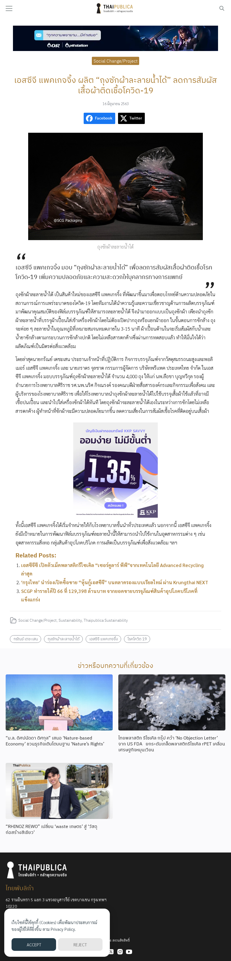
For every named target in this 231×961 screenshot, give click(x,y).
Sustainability (70, 620)
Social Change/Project (115, 60)
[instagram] (120, 951)
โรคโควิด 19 (137, 638)
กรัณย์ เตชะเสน (26, 638)
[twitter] (111, 951)
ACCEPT (34, 944)
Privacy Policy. (63, 929)
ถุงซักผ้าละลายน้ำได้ (63, 638)
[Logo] (115, 8)
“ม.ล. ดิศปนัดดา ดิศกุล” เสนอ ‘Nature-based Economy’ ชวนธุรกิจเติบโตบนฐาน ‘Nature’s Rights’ (55, 741)
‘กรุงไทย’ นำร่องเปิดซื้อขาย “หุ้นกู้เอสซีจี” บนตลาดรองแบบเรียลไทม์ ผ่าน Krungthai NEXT (114, 582)
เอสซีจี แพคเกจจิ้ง (103, 638)
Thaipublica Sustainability (106, 620)
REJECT (80, 944)
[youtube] (129, 951)
